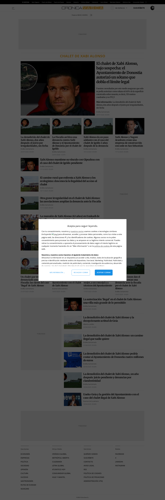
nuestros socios (77, 231)
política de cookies (102, 246)
